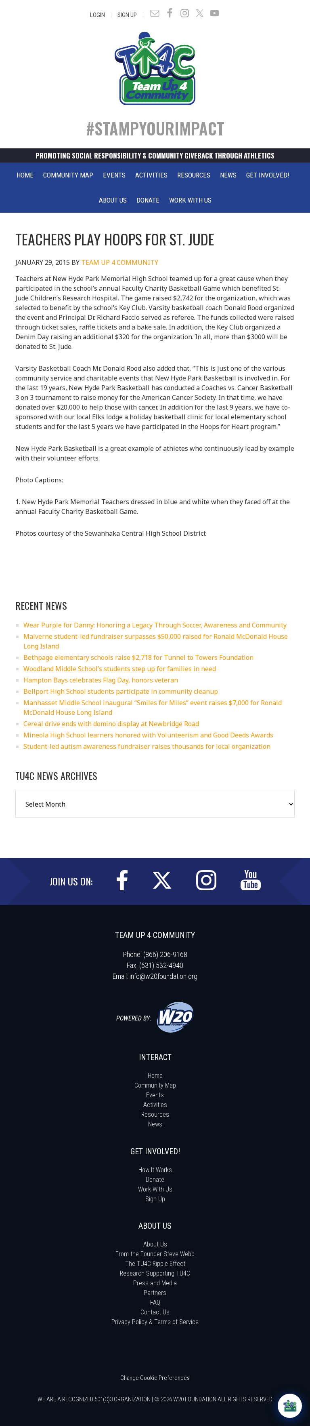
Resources (155, 1114)
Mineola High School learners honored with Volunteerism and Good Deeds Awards (148, 735)
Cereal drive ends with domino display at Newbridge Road (111, 723)
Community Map (155, 1085)
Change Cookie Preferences (155, 1378)
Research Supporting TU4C (155, 1273)
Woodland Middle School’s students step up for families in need (119, 668)
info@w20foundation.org (163, 976)
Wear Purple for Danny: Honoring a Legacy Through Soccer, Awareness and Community (155, 625)
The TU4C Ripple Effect (155, 1264)
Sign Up (127, 15)
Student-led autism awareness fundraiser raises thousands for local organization (146, 746)
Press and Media (155, 1283)
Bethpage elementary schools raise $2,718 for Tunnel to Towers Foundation (138, 657)
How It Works (155, 1170)
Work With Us (155, 1189)
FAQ (155, 1302)
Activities (155, 1105)
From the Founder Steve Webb (155, 1254)
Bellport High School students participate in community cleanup (120, 691)
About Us (155, 1244)
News (155, 1124)
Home (155, 1076)
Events (155, 1095)
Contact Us (155, 1312)
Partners (155, 1293)
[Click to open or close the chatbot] (290, 1406)
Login (97, 15)
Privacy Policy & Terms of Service (155, 1322)
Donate (155, 1179)
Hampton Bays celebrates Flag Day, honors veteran (100, 680)
